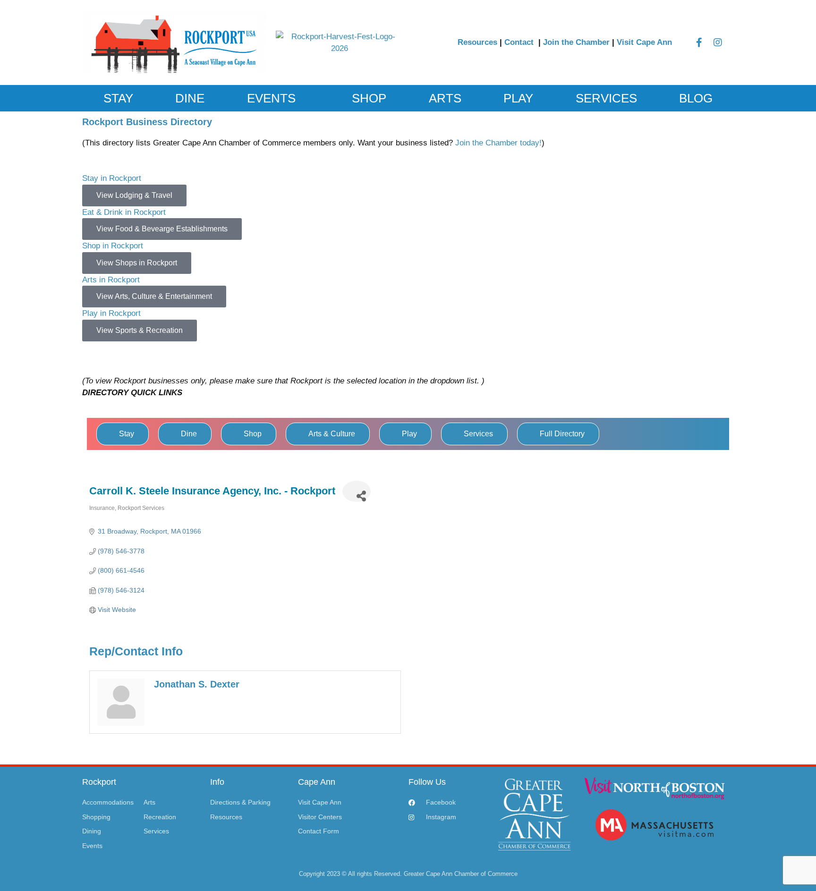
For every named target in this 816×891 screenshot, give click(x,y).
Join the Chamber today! (498, 142)
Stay (118, 98)
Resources (477, 42)
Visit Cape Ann (644, 42)
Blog (696, 98)
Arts (445, 98)
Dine (189, 98)
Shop (369, 98)
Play (518, 98)
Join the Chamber (576, 42)
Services (606, 98)
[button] (408, 347)
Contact (520, 42)
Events (271, 98)
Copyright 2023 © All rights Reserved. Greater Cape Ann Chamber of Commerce (408, 873)
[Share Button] (356, 491)
